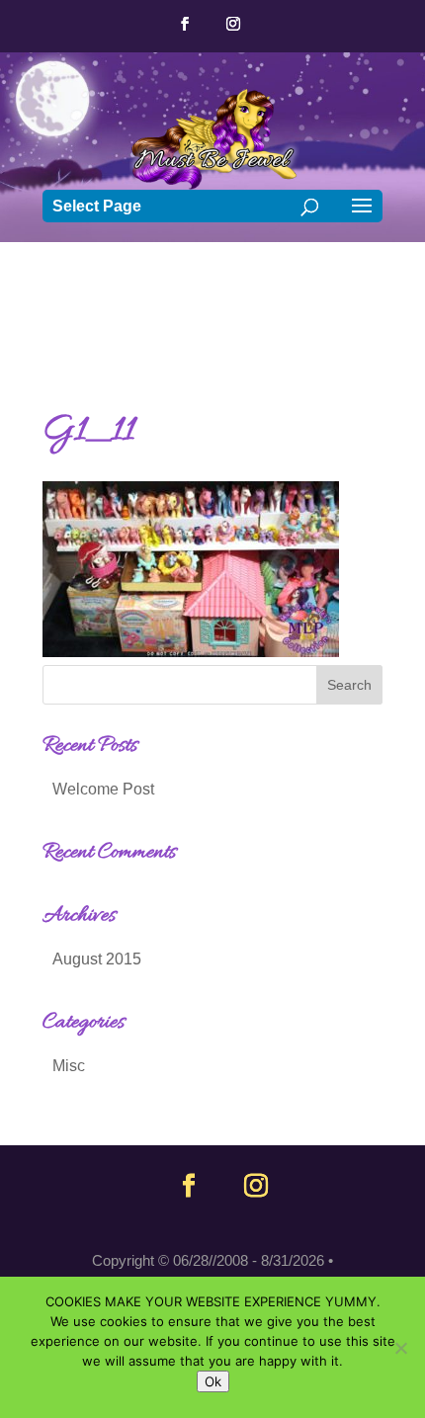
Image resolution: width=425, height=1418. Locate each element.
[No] (400, 1348)
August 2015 (96, 959)
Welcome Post (103, 789)
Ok (213, 1381)
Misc (68, 1065)
